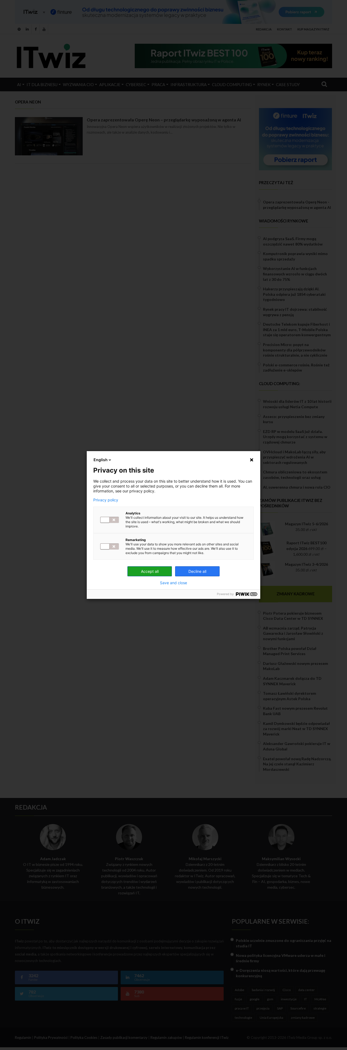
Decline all (197, 571)
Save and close (173, 583)
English (101, 459)
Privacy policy (105, 500)
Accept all (150, 571)
